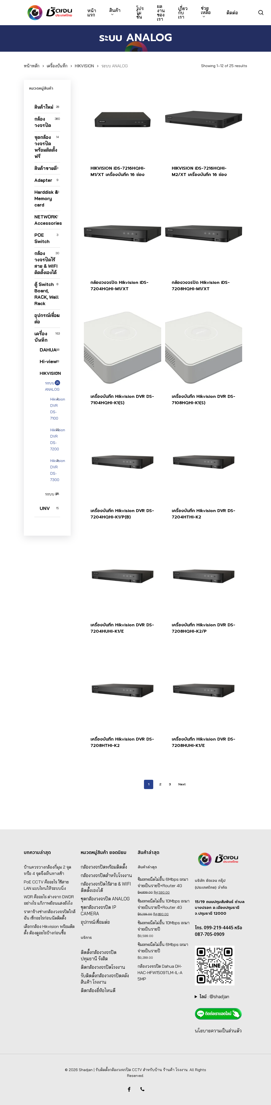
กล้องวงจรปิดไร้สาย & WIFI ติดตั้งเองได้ (46, 262)
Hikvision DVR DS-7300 (55, 470)
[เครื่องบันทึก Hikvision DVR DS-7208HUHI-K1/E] (203, 690)
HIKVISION (84, 65)
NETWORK (47, 220)
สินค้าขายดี (45, 168)
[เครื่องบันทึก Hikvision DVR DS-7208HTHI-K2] (122, 690)
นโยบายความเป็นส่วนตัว (218, 1030)
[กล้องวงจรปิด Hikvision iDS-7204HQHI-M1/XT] (122, 233)
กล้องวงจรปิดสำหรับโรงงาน (106, 875)
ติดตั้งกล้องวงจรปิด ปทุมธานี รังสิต (98, 955)
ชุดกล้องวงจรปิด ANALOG (105, 898)
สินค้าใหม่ (43, 107)
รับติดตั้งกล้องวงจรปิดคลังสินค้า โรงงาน (105, 979)
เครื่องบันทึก (57, 65)
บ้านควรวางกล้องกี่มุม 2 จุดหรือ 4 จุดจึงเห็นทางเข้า (47, 870)
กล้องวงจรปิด (42, 122)
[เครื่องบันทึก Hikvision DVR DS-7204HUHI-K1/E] (122, 576)
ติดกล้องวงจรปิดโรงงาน (103, 967)
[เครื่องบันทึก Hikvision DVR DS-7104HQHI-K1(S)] (122, 348)
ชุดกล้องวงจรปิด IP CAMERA (98, 910)
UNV (45, 508)
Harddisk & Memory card (46, 198)
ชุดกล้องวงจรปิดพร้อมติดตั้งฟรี (45, 146)
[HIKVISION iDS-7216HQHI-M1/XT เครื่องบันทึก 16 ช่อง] (122, 119)
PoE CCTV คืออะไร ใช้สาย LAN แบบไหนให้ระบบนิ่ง (46, 885)
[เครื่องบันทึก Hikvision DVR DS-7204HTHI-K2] (203, 462)
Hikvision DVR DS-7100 (55, 409)
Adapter (43, 180)
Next (182, 784)
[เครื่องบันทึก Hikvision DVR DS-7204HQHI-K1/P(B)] (122, 462)
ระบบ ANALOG (52, 386)
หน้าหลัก (31, 65)
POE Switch (41, 238)
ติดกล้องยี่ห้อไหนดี (98, 990)
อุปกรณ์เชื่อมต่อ (47, 318)
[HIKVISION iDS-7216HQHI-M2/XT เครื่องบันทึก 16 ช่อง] (203, 119)
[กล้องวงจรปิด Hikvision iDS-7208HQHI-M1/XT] (203, 233)
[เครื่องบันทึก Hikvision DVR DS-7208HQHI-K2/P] (203, 576)
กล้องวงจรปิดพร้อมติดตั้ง (104, 867)
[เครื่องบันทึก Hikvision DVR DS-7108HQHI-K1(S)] (203, 348)
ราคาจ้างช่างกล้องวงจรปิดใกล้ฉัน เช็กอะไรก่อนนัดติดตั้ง (49, 915)
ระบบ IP (51, 494)
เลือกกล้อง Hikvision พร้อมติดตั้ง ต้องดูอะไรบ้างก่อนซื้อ (49, 929)
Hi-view (48, 361)
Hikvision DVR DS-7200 (55, 439)
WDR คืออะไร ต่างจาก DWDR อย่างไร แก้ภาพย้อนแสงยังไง (49, 900)
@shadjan (219, 996)
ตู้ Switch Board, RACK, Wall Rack (46, 293)
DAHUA (48, 350)
